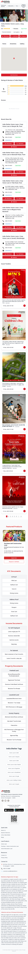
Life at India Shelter (5, 835)
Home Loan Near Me (3, 6)
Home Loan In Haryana (14, 756)
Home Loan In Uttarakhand (14, 772)
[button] (14, 58)
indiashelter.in (8, 140)
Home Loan (4, 844)
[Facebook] (2, 800)
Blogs (2, 837)
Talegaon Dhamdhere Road (23, 6)
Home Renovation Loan (6, 848)
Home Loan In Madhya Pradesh (14, 780)
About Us (3, 830)
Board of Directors (5, 832)
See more (8, 303)
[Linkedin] (8, 800)
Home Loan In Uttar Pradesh (14, 764)
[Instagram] (5, 800)
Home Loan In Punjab (14, 776)
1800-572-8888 (6, 868)
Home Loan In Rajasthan (14, 768)
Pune (17, 6)
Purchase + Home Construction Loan (10, 846)
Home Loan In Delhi (14, 752)
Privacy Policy (4, 857)
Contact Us (3, 855)
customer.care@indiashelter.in (10, 871)
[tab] (4, 44)
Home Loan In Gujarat (14, 784)
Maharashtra (11, 6)
